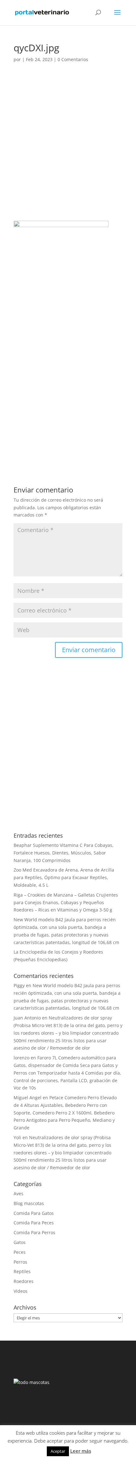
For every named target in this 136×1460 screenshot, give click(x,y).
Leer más (80, 1451)
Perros (20, 1262)
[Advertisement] (68, 150)
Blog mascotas (29, 1203)
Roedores (24, 1281)
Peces (20, 1252)
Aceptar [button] (58, 1451)
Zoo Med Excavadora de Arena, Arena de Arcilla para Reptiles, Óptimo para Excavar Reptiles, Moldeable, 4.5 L (64, 877)
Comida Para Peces (34, 1223)
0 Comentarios (73, 59)
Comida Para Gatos (34, 1213)
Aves (18, 1193)
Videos (21, 1291)
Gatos (20, 1242)
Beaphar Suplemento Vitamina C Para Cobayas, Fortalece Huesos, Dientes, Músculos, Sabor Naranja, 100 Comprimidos (64, 852)
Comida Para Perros (34, 1232)
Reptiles (22, 1271)
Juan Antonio (27, 1018)
